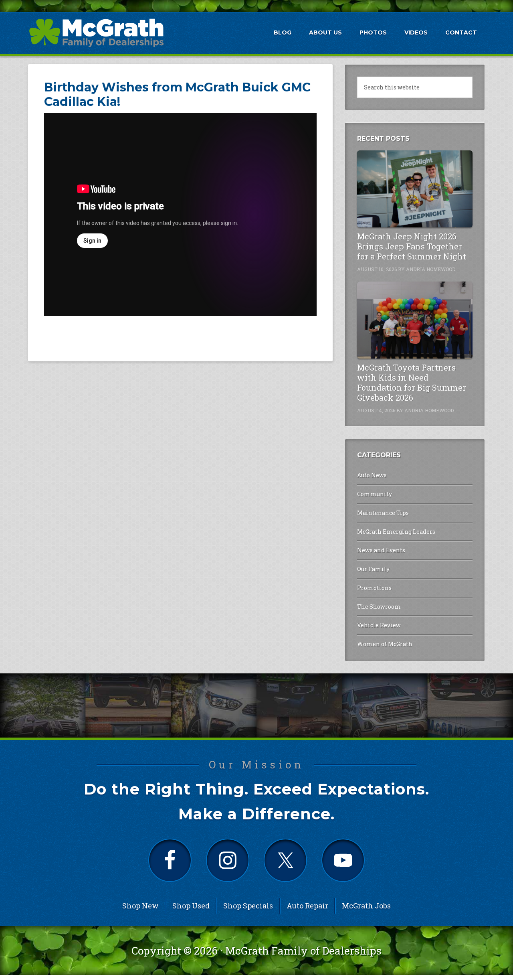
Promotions (374, 588)
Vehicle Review (379, 625)
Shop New (140, 905)
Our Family (373, 569)
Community (374, 494)
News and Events (381, 550)
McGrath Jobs (366, 905)
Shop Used (191, 905)
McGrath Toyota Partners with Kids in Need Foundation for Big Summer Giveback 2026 (411, 382)
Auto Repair (307, 905)
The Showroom (379, 606)
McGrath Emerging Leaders (396, 531)
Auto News (372, 475)
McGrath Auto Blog (96, 32)
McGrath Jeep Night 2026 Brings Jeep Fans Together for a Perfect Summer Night (411, 246)
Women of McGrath (384, 644)
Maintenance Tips (383, 513)
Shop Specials (248, 905)
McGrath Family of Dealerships (303, 950)
